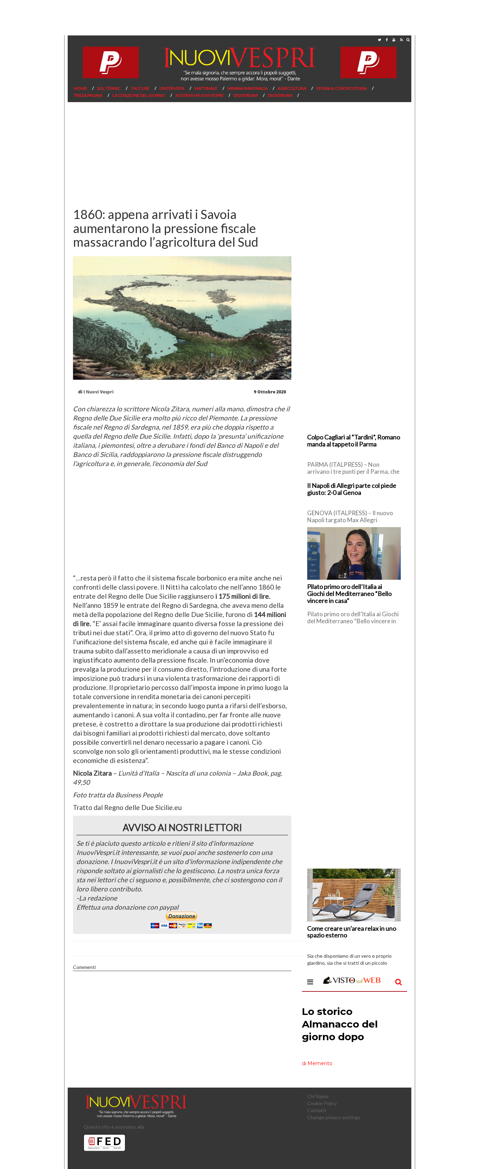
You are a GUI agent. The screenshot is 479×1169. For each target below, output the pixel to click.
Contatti (316, 1110)
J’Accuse (140, 88)
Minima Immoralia (248, 88)
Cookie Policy (322, 1103)
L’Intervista (172, 88)
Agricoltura (292, 88)
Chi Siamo (318, 1096)
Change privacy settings (333, 1117)
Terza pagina (88, 95)
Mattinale (206, 88)
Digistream (246, 95)
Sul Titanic (109, 88)
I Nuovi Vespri (98, 392)
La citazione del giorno (139, 95)
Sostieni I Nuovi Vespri (199, 95)
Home (80, 88)
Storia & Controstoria (341, 88)
